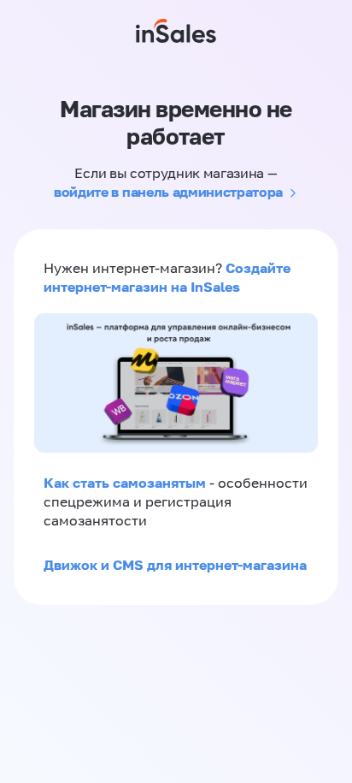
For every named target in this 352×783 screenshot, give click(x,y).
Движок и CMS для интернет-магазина (175, 564)
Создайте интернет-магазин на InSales (167, 277)
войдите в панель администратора (168, 191)
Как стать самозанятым (125, 482)
